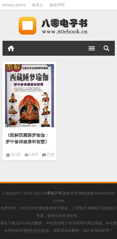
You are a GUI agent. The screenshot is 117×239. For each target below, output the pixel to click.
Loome (59, 201)
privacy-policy (14, 5)
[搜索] (106, 48)
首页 (10, 48)
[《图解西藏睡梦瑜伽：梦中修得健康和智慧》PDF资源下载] (29, 96)
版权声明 (57, 5)
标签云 (37, 5)
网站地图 (86, 193)
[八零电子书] (58, 25)
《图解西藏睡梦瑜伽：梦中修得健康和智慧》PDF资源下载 (27, 142)
